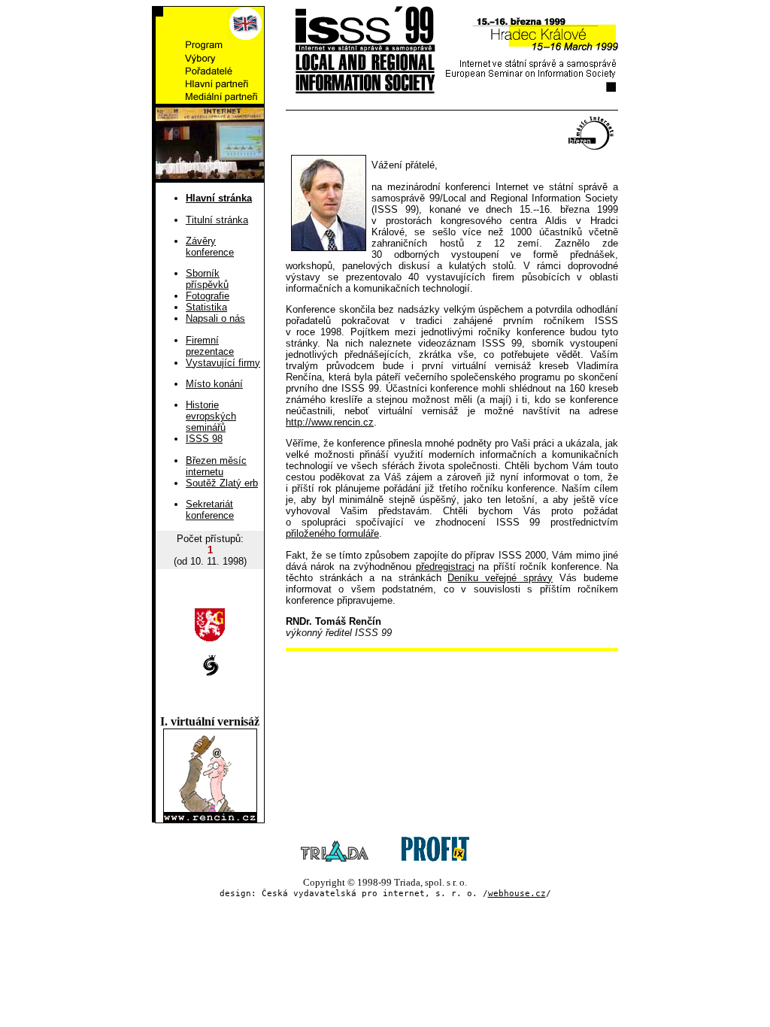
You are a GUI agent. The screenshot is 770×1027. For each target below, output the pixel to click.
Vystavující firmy (223, 362)
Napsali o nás (215, 318)
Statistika (206, 307)
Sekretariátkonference (210, 509)
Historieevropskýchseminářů (211, 416)
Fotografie (207, 295)
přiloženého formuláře (332, 533)
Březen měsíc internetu (216, 466)
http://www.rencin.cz (330, 422)
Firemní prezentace (210, 346)
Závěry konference (210, 246)
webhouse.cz (517, 893)
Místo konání (214, 383)
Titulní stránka (217, 220)
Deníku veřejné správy (500, 577)
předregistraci (445, 566)
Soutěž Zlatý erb (222, 483)
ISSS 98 (204, 438)
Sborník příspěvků (207, 279)
